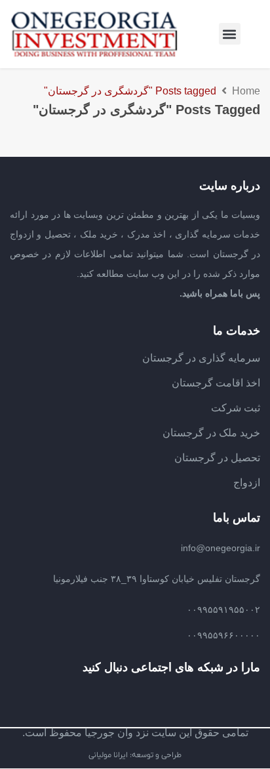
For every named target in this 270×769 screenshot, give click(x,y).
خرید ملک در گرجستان (211, 432)
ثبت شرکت (235, 407)
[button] (230, 34)
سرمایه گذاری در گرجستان (201, 358)
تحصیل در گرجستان (217, 457)
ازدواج (246, 482)
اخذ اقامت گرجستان (216, 382)
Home (246, 90)
